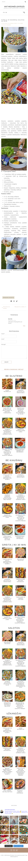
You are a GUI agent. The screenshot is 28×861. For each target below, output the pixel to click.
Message (3, 344)
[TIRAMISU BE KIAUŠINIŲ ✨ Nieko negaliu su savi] (14, 839)
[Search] (25, 1)
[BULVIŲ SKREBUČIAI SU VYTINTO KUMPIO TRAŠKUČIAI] (23, 829)
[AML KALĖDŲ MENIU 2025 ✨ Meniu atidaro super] (4, 829)
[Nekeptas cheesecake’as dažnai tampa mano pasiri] (4, 839)
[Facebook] (11, 301)
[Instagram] (5, 12)
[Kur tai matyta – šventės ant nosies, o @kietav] (23, 820)
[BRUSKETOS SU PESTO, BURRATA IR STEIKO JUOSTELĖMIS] (4, 820)
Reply (24, 325)
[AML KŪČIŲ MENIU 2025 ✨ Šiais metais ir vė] (14, 829)
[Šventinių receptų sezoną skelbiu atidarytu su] (23, 839)
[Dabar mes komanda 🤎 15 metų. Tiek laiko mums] (14, 820)
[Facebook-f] (3, 12)
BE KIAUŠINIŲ (11, 23)
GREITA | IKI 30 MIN (18, 23)
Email (2, 339)
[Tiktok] (6, 12)
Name (3, 333)
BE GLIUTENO (5, 23)
